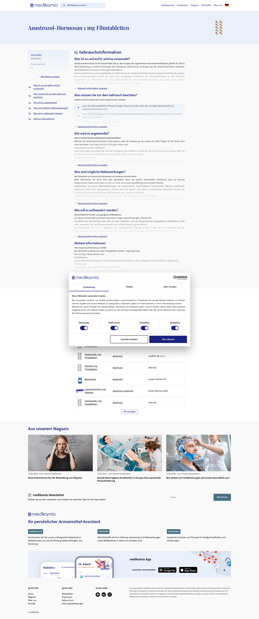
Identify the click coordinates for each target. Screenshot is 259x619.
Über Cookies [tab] (169, 287)
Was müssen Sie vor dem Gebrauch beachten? (49, 96)
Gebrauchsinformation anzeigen (92, 88)
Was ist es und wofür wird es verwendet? (46, 87)
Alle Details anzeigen (50, 77)
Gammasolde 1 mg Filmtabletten (93, 402)
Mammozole (90, 379)
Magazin (195, 5)
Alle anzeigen (129, 412)
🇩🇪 (227, 5)
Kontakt (31, 603)
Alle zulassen (168, 339)
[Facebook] (98, 594)
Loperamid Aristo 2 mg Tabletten (95, 391)
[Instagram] (110, 594)
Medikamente (168, 5)
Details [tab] (129, 287)
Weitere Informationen (44, 119)
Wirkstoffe (206, 5)
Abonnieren (222, 497)
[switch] (114, 328)
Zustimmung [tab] (89, 287)
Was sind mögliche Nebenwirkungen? (50, 108)
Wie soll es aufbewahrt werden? (48, 113)
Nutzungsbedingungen (72, 603)
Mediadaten (67, 594)
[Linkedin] (104, 594)
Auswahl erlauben (129, 339)
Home (30, 594)
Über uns (218, 5)
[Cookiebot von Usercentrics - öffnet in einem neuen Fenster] (175, 278)
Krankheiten (182, 5)
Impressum (67, 597)
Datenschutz (68, 600)
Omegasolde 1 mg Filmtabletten (93, 356)
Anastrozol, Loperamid (123, 391)
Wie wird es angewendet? (45, 102)
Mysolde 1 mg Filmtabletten (91, 368)
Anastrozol (118, 356)
